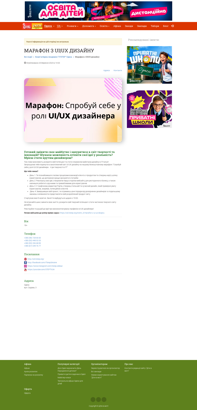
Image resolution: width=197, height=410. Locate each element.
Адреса (106, 70)
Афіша (117, 25)
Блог (166, 25)
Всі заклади (96, 371)
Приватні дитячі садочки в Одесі (72, 374)
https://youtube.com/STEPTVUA (41, 269)
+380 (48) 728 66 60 (32, 238)
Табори (155, 25)
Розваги (72, 25)
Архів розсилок (30, 371)
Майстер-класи (64, 377)
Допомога (88, 25)
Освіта (104, 25)
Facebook (93, 399)
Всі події (28, 57)
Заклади (142, 25)
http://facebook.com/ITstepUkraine (42, 262)
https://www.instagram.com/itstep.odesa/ (45, 266)
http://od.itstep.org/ (36, 259)
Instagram (98, 399)
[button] (49, 26)
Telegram (104, 399)
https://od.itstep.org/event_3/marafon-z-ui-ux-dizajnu (82, 213)
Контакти (118, 70)
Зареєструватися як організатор (105, 368)
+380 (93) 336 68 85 (32, 243)
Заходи (129, 25)
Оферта (27, 393)
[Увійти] (173, 26)
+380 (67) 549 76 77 (32, 246)
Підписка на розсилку (33, 375)
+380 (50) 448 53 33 (32, 240)
